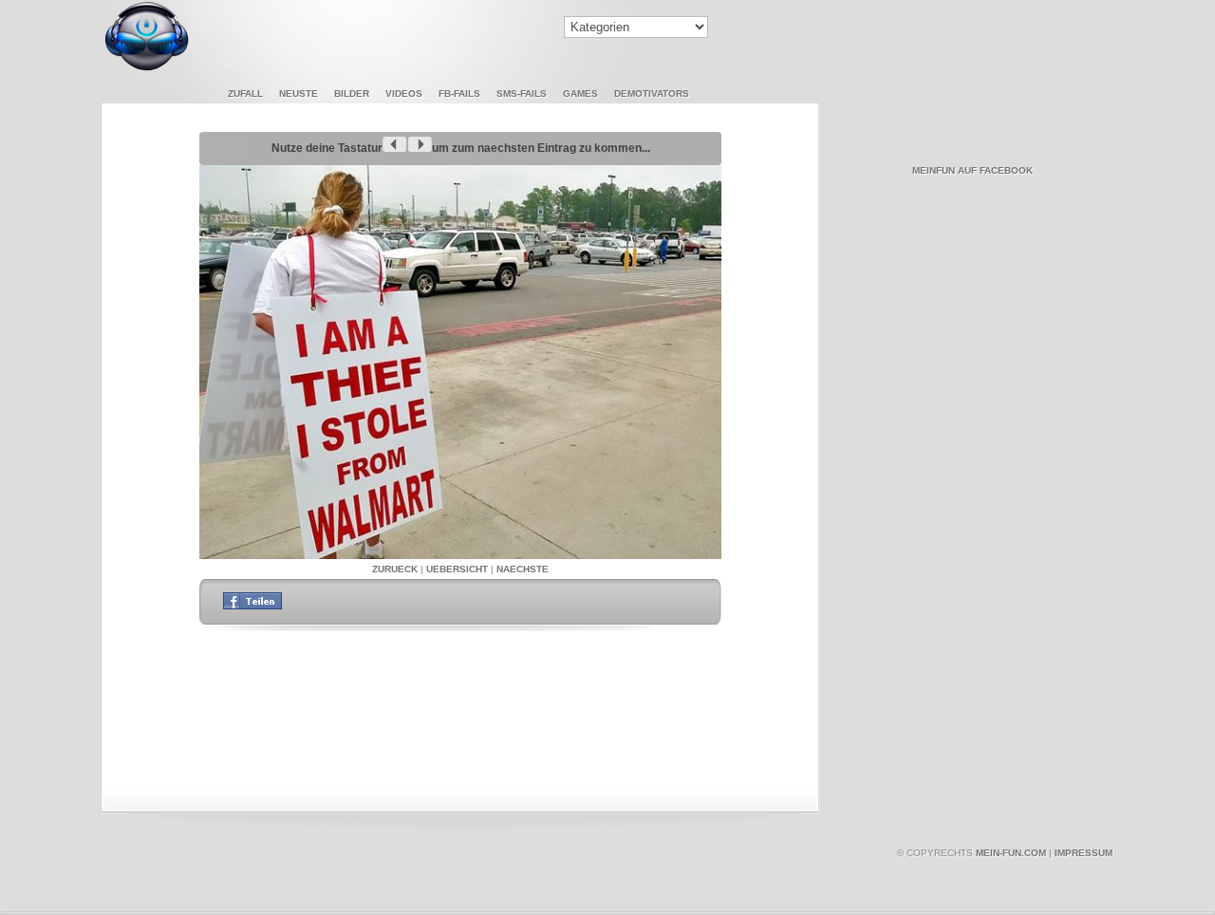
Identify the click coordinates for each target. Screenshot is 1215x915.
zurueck (395, 569)
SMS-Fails (521, 93)
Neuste (298, 93)
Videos (403, 93)
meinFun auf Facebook (972, 170)
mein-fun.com (1011, 853)
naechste (522, 569)
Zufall (245, 93)
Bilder (351, 93)
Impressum (1083, 853)
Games (580, 93)
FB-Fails (459, 93)
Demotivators (651, 93)
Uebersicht (457, 569)
